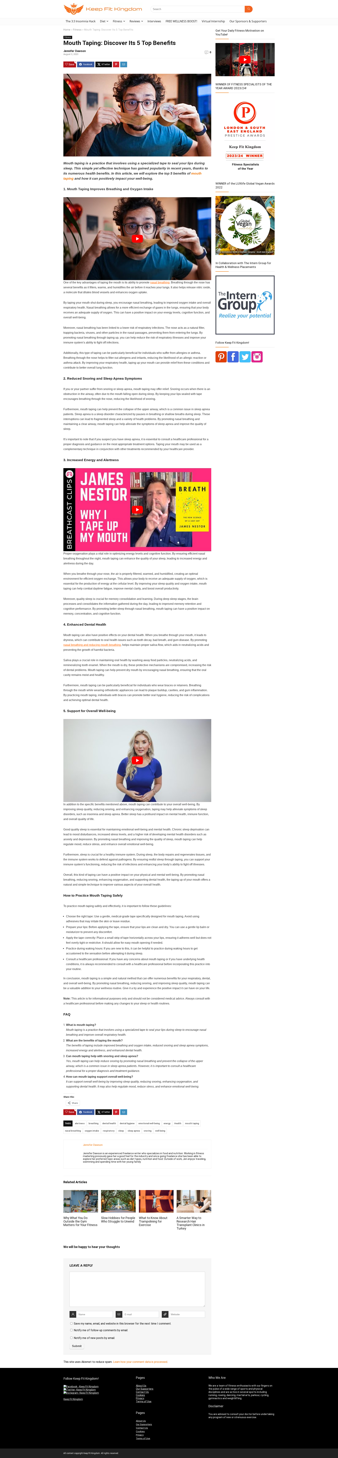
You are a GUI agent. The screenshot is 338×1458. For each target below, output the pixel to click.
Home (66, 29)
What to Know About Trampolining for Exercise (153, 1221)
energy (167, 1123)
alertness (80, 1123)
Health (177, 1123)
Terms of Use (143, 1401)
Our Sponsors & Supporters (248, 21)
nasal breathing (160, 282)
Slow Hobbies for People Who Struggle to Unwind (118, 1219)
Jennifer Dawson (74, 51)
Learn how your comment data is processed (140, 1362)
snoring (147, 1131)
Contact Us (142, 1392)
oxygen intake (92, 1131)
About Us (141, 1385)
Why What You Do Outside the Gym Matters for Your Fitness (80, 1221)
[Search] (249, 9)
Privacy (140, 1398)
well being (160, 1131)
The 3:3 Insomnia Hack (80, 21)
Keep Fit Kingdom (73, 1399)
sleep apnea (134, 1131)
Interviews (154, 21)
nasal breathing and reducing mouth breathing (92, 644)
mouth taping (192, 1123)
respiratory (108, 1131)
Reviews (135, 21)
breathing (93, 1123)
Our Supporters (144, 1388)
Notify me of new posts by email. (94, 1338)
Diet (102, 21)
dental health (109, 1123)
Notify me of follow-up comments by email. (101, 1330)
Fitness (117, 21)
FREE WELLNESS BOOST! (181, 21)
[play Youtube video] (137, 238)
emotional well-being (149, 1123)
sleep (121, 1131)
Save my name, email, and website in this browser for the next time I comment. (122, 1323)
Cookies (140, 1395)
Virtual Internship (213, 21)
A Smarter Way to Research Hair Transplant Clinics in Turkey (191, 1223)
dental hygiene (127, 1123)
